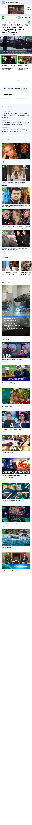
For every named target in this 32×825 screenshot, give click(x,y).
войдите (24, 88)
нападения (18, 80)
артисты (4, 76)
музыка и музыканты (8, 80)
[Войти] (26, 17)
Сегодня (13, 34)
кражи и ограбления (24, 76)
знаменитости (12, 76)
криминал (4, 78)
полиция (25, 80)
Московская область (15, 78)
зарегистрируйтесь (11, 90)
